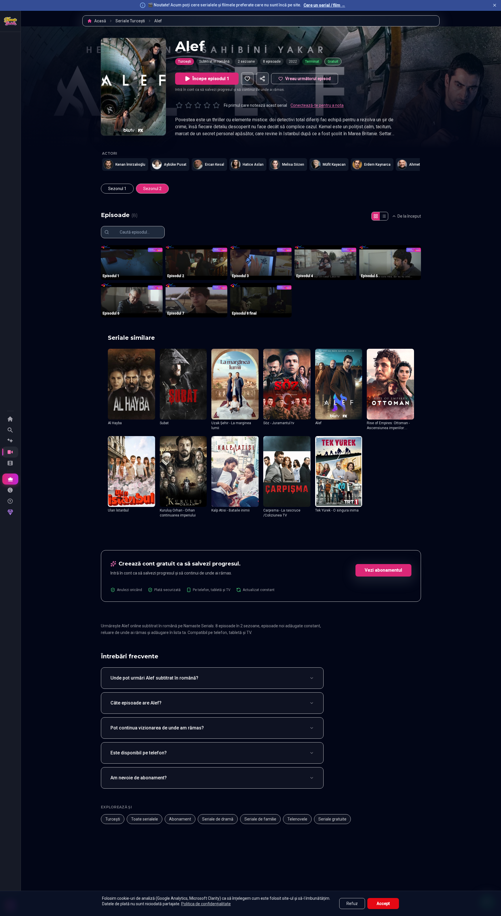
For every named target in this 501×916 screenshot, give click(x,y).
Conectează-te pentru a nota (317, 105)
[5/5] (216, 105)
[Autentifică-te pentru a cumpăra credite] (10, 512)
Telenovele (297, 819)
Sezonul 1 (117, 188)
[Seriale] (10, 452)
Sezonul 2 (152, 188)
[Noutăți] (10, 441)
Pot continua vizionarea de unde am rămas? (157, 728)
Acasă (100, 21)
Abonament (180, 819)
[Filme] (10, 463)
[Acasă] (10, 21)
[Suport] (10, 501)
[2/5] (188, 105)
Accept (383, 903)
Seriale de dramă (217, 819)
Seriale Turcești (130, 21)
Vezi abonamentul (383, 570)
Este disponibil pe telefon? (138, 753)
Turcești (184, 61)
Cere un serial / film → (324, 5)
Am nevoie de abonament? (138, 778)
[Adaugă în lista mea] (247, 78)
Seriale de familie (260, 819)
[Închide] (495, 5)
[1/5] (179, 105)
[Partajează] (262, 78)
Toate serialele (144, 819)
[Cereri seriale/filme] (10, 490)
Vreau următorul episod (308, 78)
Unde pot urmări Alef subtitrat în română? (154, 678)
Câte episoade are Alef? (135, 703)
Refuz (352, 903)
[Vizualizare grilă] (376, 216)
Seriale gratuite (332, 819)
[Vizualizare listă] (384, 216)
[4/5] (207, 105)
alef (158, 21)
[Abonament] (10, 479)
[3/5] (198, 105)
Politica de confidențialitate (206, 903)
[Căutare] (10, 430)
